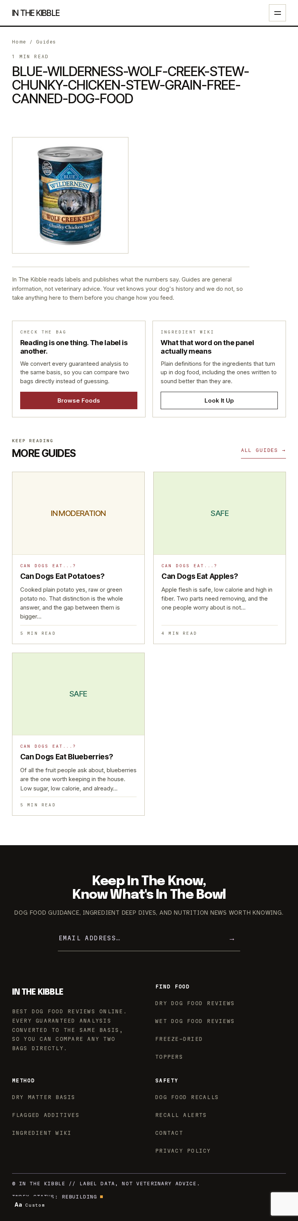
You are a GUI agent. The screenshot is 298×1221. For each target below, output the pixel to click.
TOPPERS (169, 1057)
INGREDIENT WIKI (42, 1133)
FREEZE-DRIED (179, 1039)
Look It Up (219, 400)
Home (19, 41)
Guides (46, 41)
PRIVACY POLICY (183, 1151)
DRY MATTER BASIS (44, 1097)
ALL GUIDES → (263, 449)
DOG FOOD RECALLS (187, 1097)
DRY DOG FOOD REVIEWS (195, 1003)
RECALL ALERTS (181, 1115)
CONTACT (169, 1133)
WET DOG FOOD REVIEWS (195, 1021)
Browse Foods (78, 400)
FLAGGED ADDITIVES (46, 1115)
